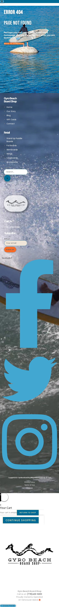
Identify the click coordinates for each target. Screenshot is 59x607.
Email (7, 239)
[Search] (7, 178)
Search (7, 167)
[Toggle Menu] (2, 1)
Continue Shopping (21, 520)
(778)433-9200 (34, 594)
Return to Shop (28, 512)
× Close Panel (8, 606)
